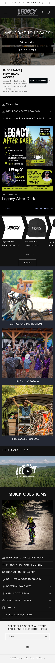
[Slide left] (21, 255)
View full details (42, 208)
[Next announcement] (50, 3)
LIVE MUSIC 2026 (26, 381)
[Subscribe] (46, 636)
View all (27, 262)
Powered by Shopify (37, 658)
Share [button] (8, 208)
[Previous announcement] (5, 3)
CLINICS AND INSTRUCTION (26, 323)
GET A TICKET (27, 41)
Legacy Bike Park (23, 658)
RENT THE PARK (27, 50)
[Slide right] (34, 255)
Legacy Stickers (8, 242)
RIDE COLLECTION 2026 (26, 438)
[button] (6, 12)
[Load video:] (27, 471)
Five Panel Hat (31, 242)
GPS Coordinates (38, 80)
